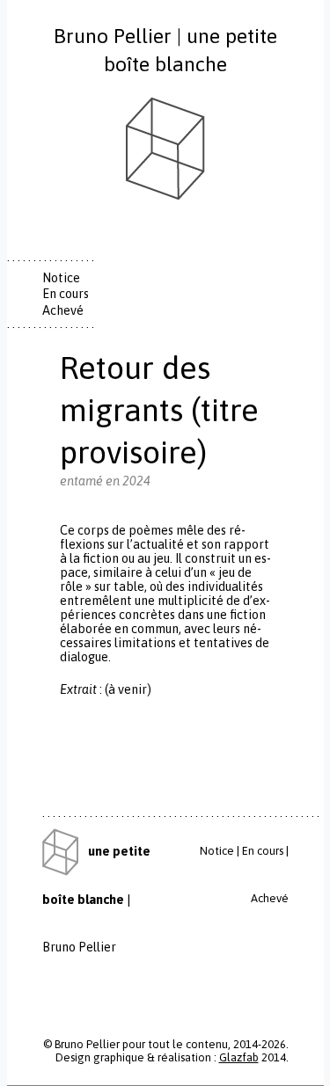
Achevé (63, 310)
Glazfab (239, 1057)
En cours (65, 294)
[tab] (73, 278)
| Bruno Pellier (96, 899)
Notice (61, 278)
